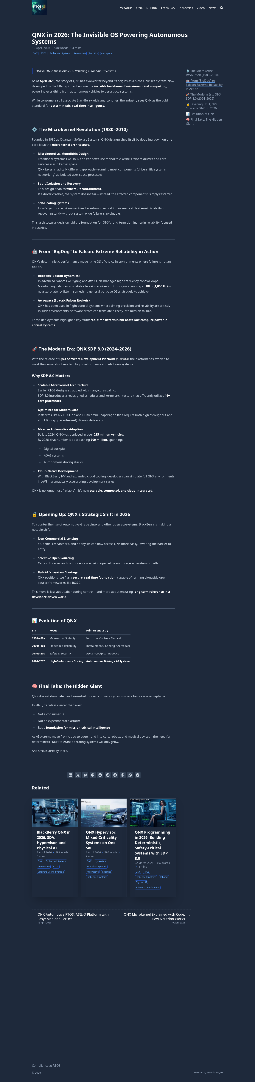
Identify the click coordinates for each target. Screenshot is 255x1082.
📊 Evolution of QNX (200, 114)
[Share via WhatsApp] (130, 775)
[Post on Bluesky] (85, 775)
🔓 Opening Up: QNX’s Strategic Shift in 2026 (201, 106)
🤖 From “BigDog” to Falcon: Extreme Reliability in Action (204, 85)
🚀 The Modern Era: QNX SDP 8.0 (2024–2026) (203, 96)
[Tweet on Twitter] (78, 775)
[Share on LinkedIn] (70, 775)
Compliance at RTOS (46, 1065)
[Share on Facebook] (115, 775)
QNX (220, 1072)
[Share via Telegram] (138, 775)
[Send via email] (123, 775)
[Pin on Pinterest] (108, 775)
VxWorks (211, 1072)
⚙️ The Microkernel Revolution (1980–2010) (202, 73)
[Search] (221, 7)
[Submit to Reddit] (100, 775)
